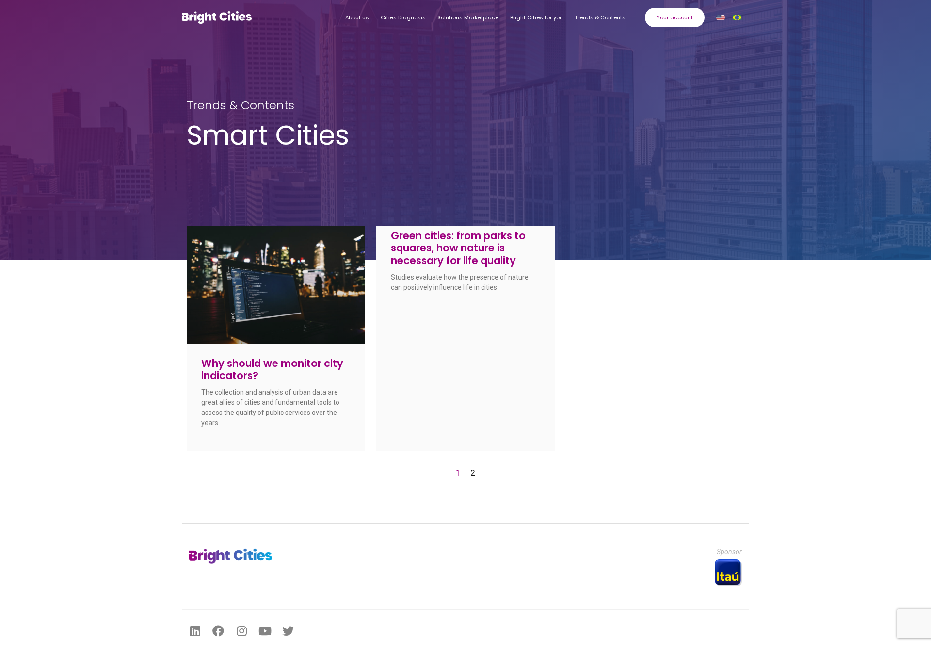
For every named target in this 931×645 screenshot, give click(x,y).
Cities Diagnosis (403, 17)
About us (357, 17)
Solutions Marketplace (467, 17)
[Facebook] (218, 631)
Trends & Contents (600, 17)
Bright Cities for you (536, 17)
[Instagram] (241, 631)
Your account (675, 17)
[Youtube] (265, 631)
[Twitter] (288, 631)
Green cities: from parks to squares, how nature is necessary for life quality (458, 248)
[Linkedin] (195, 631)
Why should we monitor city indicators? (272, 369)
